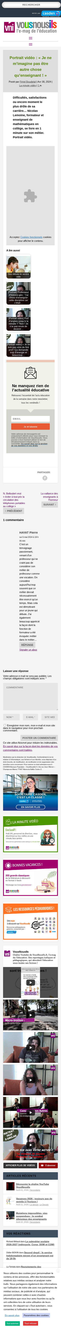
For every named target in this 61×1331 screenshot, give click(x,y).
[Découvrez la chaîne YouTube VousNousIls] (10, 1186)
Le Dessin (44, 1205)
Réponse (27, 644)
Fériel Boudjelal (28, 81)
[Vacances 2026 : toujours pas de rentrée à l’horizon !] (10, 1201)
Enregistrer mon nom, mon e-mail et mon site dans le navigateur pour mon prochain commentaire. (29, 728)
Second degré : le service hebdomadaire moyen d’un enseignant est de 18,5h (29, 1255)
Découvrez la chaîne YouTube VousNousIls (32, 1185)
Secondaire (35, 1190)
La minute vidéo (27, 85)
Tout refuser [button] (30, 1323)
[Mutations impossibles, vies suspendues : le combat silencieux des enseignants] (10, 1215)
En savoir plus (30, 807)
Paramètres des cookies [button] (36, 1315)
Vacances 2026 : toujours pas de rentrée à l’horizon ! (34, 1200)
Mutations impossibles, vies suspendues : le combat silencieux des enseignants (31, 1216)
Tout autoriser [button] (13, 1323)
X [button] (58, 1271)
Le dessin (34, 1205)
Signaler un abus (28, 649)
